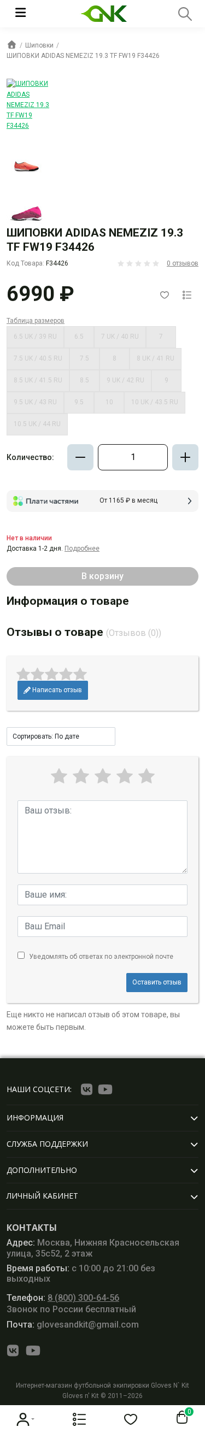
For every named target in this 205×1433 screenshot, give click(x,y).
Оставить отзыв (156, 982)
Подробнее (82, 548)
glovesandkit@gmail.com (73, 1324)
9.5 (79, 402)
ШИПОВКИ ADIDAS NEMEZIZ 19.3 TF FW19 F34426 (83, 56)
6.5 (79, 336)
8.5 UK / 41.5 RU (38, 380)
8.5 (84, 380)
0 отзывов (182, 263)
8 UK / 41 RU (155, 358)
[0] (179, 1417)
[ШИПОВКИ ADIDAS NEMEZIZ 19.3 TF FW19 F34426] (28, 105)
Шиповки (39, 45)
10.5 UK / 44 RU (37, 424)
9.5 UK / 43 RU (35, 402)
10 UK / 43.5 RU (154, 402)
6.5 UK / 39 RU (35, 336)
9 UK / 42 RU (125, 380)
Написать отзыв (56, 690)
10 (109, 402)
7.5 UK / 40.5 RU (38, 358)
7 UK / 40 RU (120, 336)
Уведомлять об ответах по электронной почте (101, 956)
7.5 (84, 358)
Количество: (30, 457)
